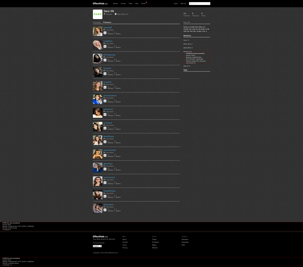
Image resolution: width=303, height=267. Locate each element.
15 (110, 114)
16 (110, 46)
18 (110, 87)
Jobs (136, 3)
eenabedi (108, 122)
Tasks (130, 3)
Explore (115, 3)
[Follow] (105, 32)
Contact (125, 242)
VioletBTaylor (110, 191)
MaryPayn (108, 163)
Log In (176, 3)
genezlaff (108, 27)
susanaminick (110, 150)
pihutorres (108, 109)
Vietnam (109, 14)
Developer (185, 242)
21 (110, 32)
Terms (125, 245)
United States (109, 30)
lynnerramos (109, 177)
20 (110, 60)
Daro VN (109, 11)
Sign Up (183, 3)
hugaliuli (107, 82)
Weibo (154, 245)
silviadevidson (110, 95)
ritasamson (109, 204)
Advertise (185, 239)
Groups (123, 3)
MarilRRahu (109, 136)
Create (143, 3)
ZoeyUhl (107, 68)
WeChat (155, 248)
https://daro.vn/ (122, 14)
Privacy (125, 248)
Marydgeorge (110, 54)
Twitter (154, 239)
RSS (183, 245)
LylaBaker (108, 41)
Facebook (155, 242)
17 (110, 182)
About (125, 239)
